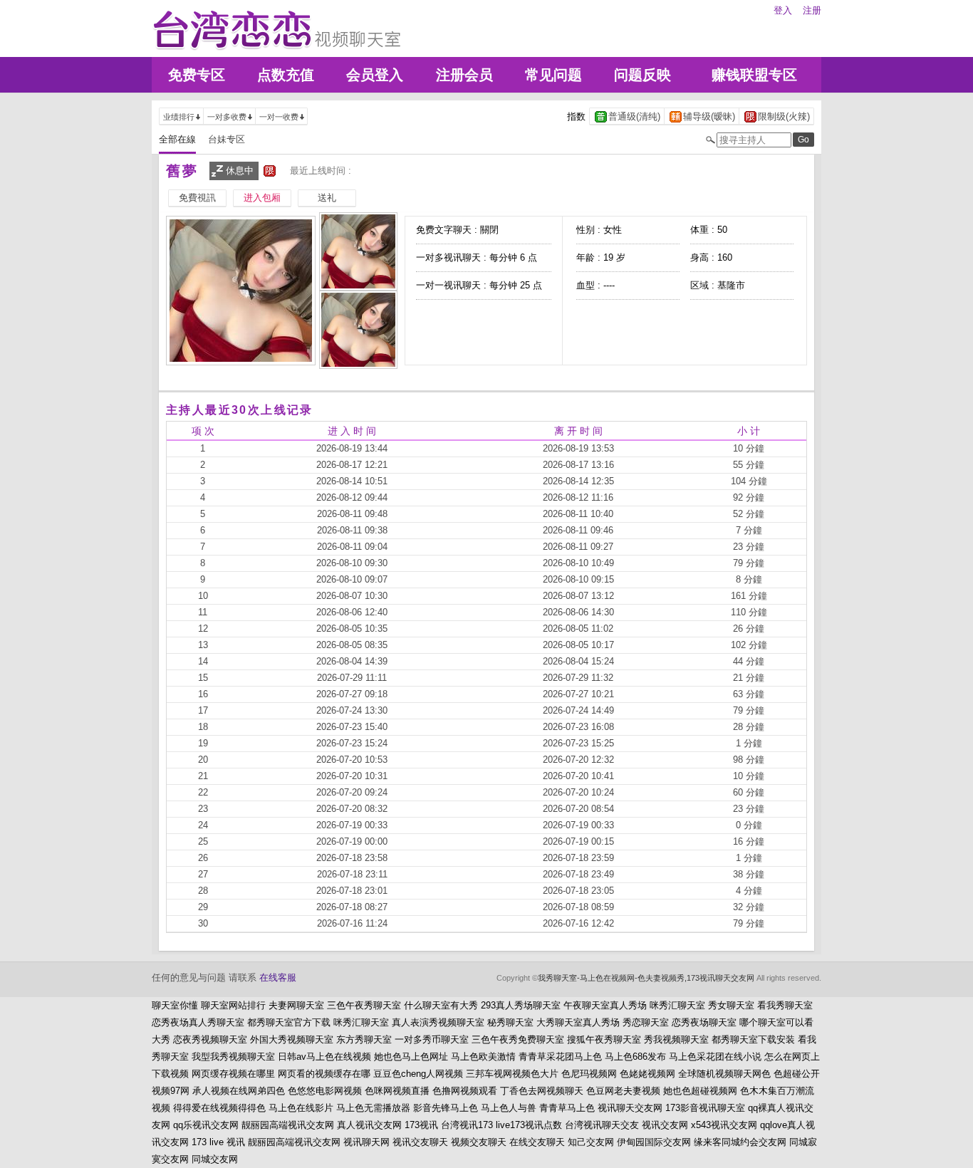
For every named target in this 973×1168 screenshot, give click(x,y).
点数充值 (285, 75)
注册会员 (464, 75)
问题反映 (642, 75)
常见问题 (553, 75)
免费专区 (196, 75)
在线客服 (277, 977)
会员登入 (374, 75)
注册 (812, 10)
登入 (783, 10)
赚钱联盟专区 (754, 75)
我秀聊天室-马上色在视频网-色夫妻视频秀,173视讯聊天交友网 (646, 978)
